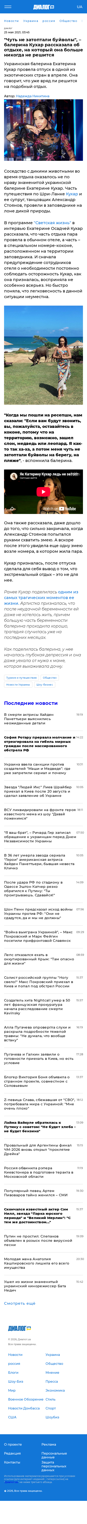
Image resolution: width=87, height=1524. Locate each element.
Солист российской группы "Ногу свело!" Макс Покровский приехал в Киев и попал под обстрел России (38, 982)
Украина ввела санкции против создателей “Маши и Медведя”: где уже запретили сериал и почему (37, 768)
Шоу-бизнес (44, 684)
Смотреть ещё (20, 1303)
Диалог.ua (11, 1482)
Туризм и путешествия (21, 677)
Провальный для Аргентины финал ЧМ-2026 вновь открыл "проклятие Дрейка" (38, 1149)
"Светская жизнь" (52, 222)
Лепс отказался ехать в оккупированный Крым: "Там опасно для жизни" (39, 959)
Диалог (8, 28)
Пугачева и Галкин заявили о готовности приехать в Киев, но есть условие (38, 1058)
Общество (50, 677)
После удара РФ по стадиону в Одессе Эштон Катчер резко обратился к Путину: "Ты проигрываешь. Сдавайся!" (33, 888)
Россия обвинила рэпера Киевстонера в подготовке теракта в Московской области (38, 1172)
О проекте (13, 1444)
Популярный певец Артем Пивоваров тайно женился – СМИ (36, 1193)
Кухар (71, 193)
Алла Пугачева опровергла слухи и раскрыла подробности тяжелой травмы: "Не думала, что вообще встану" (37, 1033)
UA (79, 7)
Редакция (12, 1453)
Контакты (12, 1462)
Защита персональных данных (53, 1466)
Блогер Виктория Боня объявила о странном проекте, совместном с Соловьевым (37, 1081)
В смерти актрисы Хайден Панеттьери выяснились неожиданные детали (29, 719)
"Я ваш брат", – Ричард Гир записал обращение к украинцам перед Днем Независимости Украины (40, 837)
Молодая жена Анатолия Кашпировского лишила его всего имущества (36, 1263)
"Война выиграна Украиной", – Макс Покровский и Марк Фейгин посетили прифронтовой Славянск (38, 936)
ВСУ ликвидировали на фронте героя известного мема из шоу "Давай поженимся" (40, 814)
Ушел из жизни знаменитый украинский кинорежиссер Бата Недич (35, 1286)
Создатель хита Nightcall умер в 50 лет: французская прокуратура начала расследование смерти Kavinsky (37, 1006)
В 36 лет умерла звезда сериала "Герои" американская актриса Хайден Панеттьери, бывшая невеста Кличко (39, 861)
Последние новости (31, 703)
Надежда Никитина (32, 96)
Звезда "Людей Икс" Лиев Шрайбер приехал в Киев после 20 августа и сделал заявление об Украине (38, 791)
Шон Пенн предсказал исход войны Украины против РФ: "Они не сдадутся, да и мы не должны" (38, 913)
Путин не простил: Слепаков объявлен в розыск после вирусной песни (38, 1240)
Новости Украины (18, 684)
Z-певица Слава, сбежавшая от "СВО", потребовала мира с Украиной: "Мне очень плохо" (39, 1104)
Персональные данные (54, 1455)
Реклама (48, 1444)
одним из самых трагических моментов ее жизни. (41, 597)
